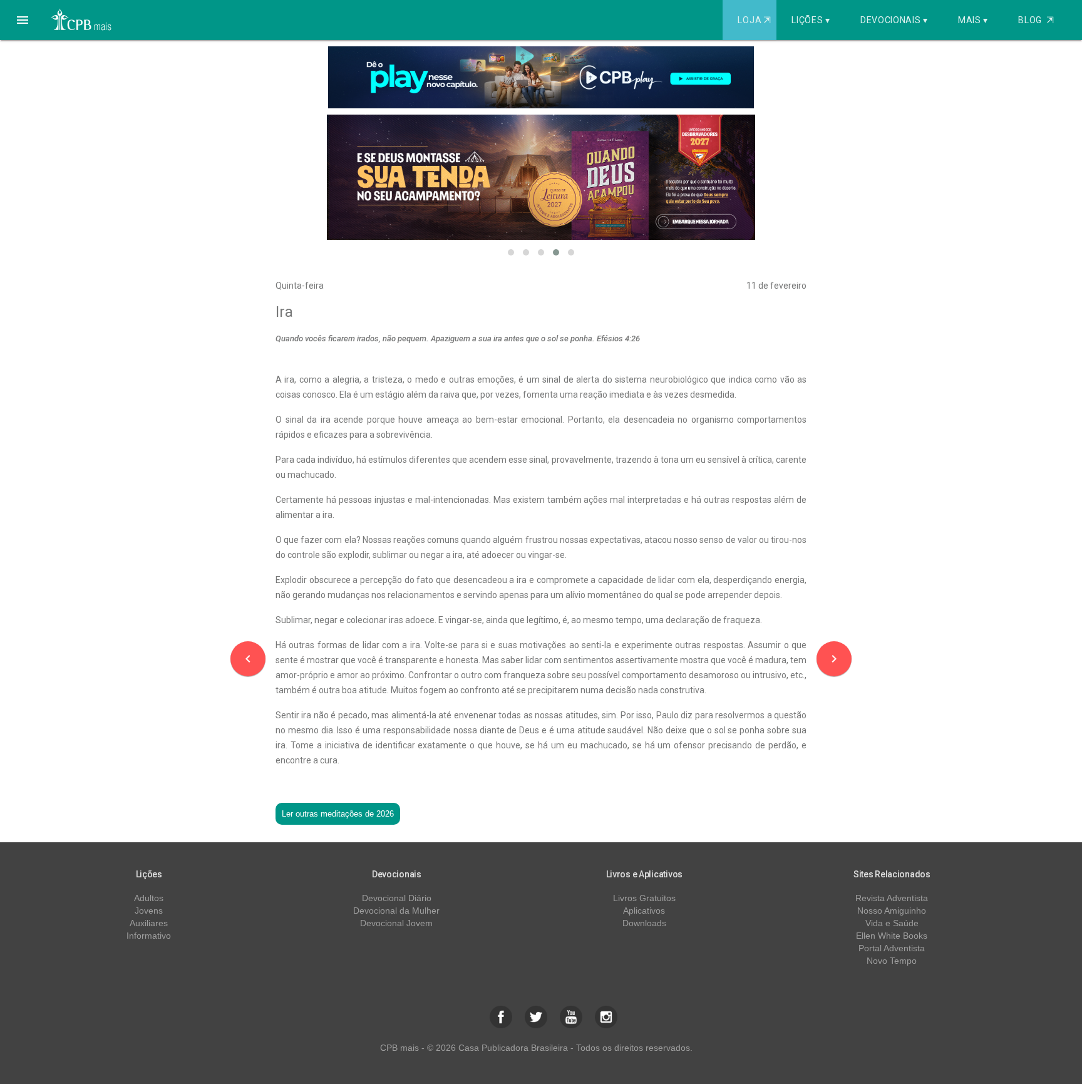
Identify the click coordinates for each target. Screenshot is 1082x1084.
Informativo (148, 936)
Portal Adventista (891, 948)
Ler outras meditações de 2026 (338, 813)
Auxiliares (149, 923)
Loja (754, 20)
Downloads (644, 923)
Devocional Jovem (396, 923)
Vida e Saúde (892, 923)
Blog (1036, 20)
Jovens (149, 911)
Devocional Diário (396, 898)
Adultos (148, 898)
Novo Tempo (892, 961)
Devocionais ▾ (894, 20)
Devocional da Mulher (396, 911)
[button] (23, 20)
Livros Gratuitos (644, 898)
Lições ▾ (810, 20)
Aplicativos (644, 911)
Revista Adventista (891, 898)
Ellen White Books (891, 936)
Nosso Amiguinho (891, 911)
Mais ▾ (973, 20)
